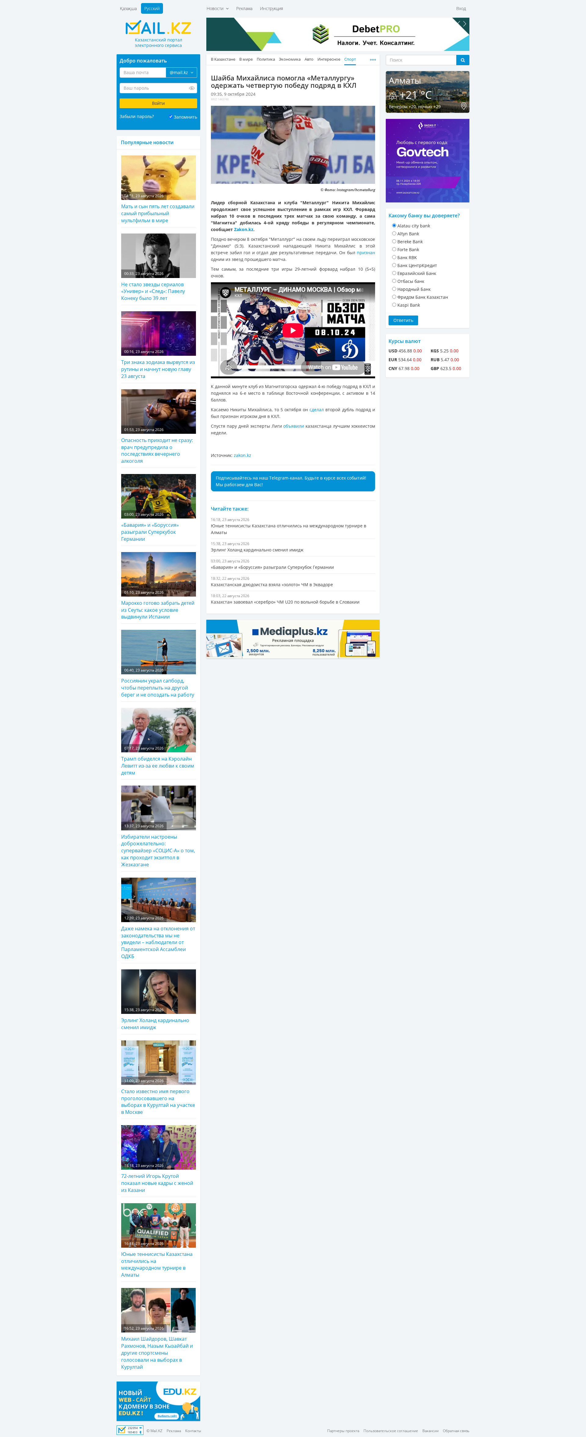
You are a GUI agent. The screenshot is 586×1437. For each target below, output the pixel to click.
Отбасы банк (410, 281)
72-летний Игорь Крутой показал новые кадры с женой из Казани (157, 1178)
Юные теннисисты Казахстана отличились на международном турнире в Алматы (157, 1259)
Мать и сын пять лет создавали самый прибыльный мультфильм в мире (157, 208)
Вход (461, 8)
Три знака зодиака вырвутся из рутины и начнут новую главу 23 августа (158, 364)
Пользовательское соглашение (391, 1430)
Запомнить (185, 117)
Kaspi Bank (408, 305)
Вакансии (430, 1430)
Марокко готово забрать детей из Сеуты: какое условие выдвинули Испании (157, 605)
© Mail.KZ (154, 1430)
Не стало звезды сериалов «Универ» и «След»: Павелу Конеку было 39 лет (153, 286)
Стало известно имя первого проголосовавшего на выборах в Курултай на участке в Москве (158, 1097)
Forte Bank (408, 249)
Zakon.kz (243, 229)
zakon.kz (242, 455)
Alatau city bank (413, 226)
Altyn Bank (408, 234)
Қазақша (128, 8)
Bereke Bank (410, 241)
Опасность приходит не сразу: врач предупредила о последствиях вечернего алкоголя (157, 446)
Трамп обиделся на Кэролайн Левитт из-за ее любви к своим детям (157, 761)
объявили (293, 426)
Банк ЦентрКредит (417, 265)
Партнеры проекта (343, 1430)
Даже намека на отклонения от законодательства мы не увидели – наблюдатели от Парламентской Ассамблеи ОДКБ (158, 937)
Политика (266, 59)
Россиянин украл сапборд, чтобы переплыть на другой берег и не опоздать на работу (157, 683)
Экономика (290, 59)
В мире (246, 59)
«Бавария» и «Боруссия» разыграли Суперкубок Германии (150, 527)
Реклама (244, 8)
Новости (216, 8)
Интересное (328, 59)
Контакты (193, 1430)
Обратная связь (456, 1430)
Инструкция (271, 8)
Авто (309, 59)
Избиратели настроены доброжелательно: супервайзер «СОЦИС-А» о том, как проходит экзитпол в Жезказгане (158, 845)
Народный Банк (414, 289)
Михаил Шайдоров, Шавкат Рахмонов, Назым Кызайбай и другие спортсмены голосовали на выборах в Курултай (157, 1348)
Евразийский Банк (416, 273)
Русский (152, 8)
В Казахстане (223, 59)
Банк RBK (407, 257)
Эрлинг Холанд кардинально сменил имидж (155, 1019)
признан (366, 252)
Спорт (350, 59)
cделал (316, 409)
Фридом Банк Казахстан (422, 297)
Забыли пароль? (137, 116)
